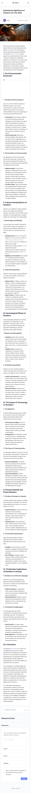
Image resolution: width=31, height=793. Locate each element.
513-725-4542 (15, 54)
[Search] (28, 3)
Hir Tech (15, 3)
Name (6, 748)
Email (6, 756)
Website (6, 763)
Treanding (13, 709)
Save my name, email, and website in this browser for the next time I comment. (16, 772)
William (8, 20)
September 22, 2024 (23, 20)
